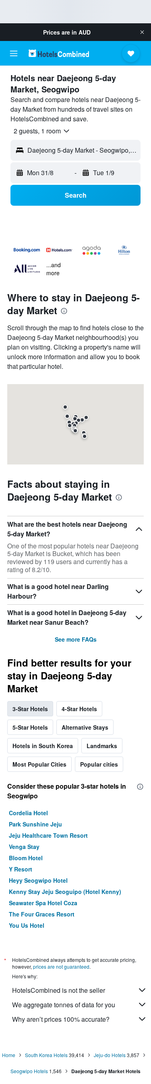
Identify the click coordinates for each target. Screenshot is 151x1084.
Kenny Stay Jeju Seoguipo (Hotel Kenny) (65, 892)
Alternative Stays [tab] (85, 727)
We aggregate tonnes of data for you (63, 1004)
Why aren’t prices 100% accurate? (61, 1019)
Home (8, 1054)
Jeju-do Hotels (110, 1054)
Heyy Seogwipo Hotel (38, 880)
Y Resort (20, 869)
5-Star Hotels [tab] (30, 727)
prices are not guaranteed (61, 966)
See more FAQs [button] (76, 639)
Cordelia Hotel (28, 813)
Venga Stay (24, 847)
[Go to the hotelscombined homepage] (58, 53)
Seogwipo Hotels (29, 1071)
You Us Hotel (26, 925)
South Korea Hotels (46, 1054)
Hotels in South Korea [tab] (42, 746)
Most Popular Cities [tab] (39, 764)
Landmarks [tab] (102, 746)
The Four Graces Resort (41, 914)
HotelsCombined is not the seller (58, 990)
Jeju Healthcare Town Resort (48, 835)
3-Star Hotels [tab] (30, 709)
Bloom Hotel (26, 858)
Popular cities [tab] (99, 764)
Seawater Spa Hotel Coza (43, 903)
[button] (142, 32)
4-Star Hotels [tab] (79, 709)
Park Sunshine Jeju (35, 824)
